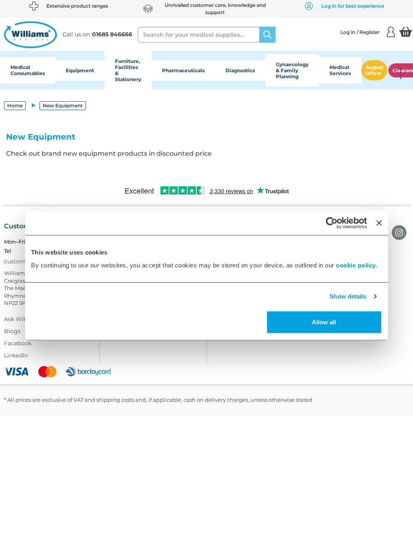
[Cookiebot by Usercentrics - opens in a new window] (331, 223)
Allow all (324, 321)
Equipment (80, 70)
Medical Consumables (27, 70)
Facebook (17, 343)
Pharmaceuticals (183, 70)
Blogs (12, 331)
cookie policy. (356, 264)
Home (15, 105)
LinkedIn (16, 355)
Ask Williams (22, 319)
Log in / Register (360, 32)
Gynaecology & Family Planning (292, 70)
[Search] (267, 35)
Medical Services (340, 70)
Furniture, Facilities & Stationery (128, 70)
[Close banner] (379, 223)
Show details (348, 296)
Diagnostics (240, 70)
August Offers (374, 70)
